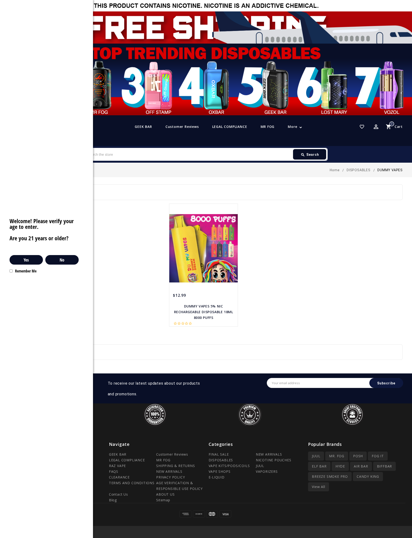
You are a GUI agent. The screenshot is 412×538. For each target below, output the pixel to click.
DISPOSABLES (221, 460)
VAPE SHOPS (220, 471)
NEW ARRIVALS (169, 471)
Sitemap (163, 500)
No (62, 260)
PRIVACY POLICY (170, 477)
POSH (358, 456)
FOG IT (378, 456)
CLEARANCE (119, 477)
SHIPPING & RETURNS (175, 465)
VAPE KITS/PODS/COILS (229, 465)
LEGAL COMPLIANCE (229, 126)
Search (310, 155)
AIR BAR (361, 466)
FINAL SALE (219, 454)
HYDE (340, 466)
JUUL (260, 465)
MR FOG (268, 126)
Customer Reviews (182, 126)
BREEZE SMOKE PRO (330, 476)
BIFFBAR (384, 466)
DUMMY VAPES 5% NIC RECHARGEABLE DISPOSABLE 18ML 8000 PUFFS (203, 312)
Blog (113, 500)
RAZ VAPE (117, 465)
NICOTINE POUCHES (273, 460)
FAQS (113, 471)
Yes (26, 260)
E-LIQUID (217, 477)
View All (318, 486)
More (292, 126)
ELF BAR (319, 466)
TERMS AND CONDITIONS (131, 483)
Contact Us (118, 494)
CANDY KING (368, 476)
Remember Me (25, 271)
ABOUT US (165, 494)
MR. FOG (336, 456)
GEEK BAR (143, 126)
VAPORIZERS (267, 471)
